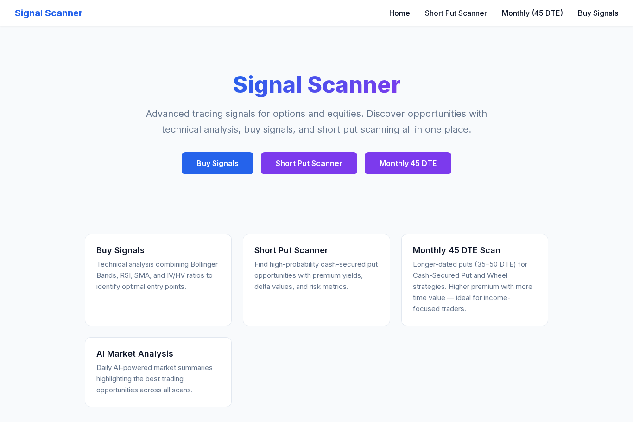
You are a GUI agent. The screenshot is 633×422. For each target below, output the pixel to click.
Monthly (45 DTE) (532, 13)
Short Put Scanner (456, 13)
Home (399, 13)
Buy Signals (598, 13)
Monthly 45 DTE (408, 163)
